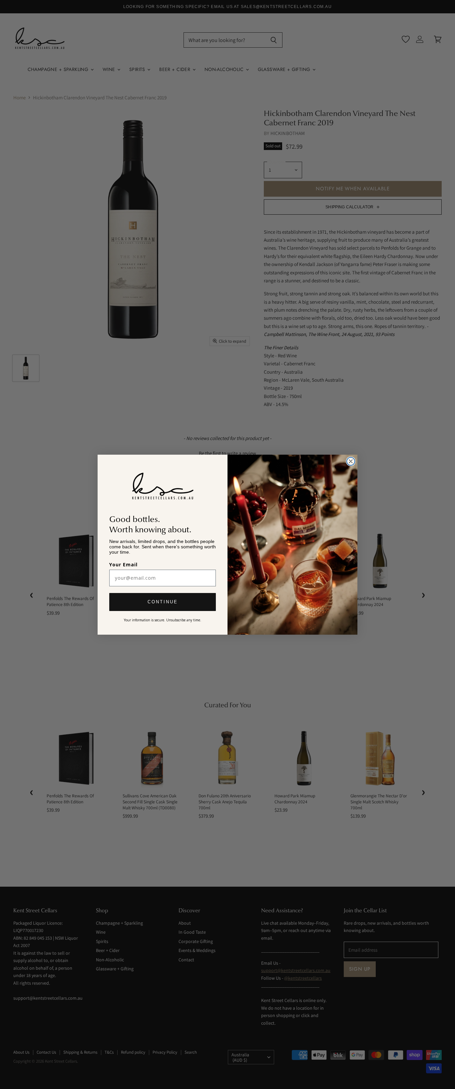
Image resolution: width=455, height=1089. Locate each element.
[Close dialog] (351, 461)
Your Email (123, 564)
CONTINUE (163, 601)
